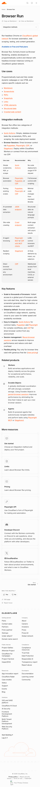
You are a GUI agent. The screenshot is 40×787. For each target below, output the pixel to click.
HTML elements (10, 105)
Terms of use (17, 778)
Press (24, 630)
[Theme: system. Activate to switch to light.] (32, 3)
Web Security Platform (7, 728)
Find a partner (7, 630)
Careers (25, 624)
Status (4, 683)
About (24, 621)
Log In (4, 738)
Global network (27, 636)
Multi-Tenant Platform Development (7, 721)
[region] (20, 220)
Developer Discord (12, 530)
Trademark (27, 778)
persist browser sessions (18, 394)
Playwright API (10, 507)
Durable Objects (14, 383)
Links (6, 102)
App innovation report (10, 674)
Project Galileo (7, 648)
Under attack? (7, 636)
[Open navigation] (36, 3)
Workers (11, 365)
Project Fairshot (8, 659)
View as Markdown (27, 21)
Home (3, 9)
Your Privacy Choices (21, 783)
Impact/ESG (6, 662)
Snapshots (8, 98)
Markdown (8, 88)
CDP (27, 145)
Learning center (28, 677)
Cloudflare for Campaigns (7, 655)
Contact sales (7, 624)
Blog (3, 692)
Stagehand (8, 148)
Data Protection (28, 656)
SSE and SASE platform (7, 701)
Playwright (20, 145)
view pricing (32, 352)
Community (26, 680)
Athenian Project (8, 651)
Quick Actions (9, 133)
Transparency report (29, 662)
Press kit (25, 633)
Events (4, 689)
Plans (4, 621)
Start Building (7, 735)
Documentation (27, 674)
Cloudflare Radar (8, 677)
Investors (25, 627)
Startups (5, 633)
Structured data (10, 108)
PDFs (6, 95)
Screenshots (9, 91)
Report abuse (27, 665)
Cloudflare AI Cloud (9, 706)
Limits (6, 466)
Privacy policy (13, 777)
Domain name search (10, 639)
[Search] (27, 3)
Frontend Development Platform (7, 714)
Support (5, 686)
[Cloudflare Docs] (4, 3)
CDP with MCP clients (19, 243)
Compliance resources (26, 649)
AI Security (6, 709)
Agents (11, 409)
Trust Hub (25, 653)
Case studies (7, 680)
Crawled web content (12, 112)
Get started (9, 443)
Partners (5, 627)
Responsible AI (27, 659)
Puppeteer (11, 145)
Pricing (7, 487)
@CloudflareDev (11, 558)
